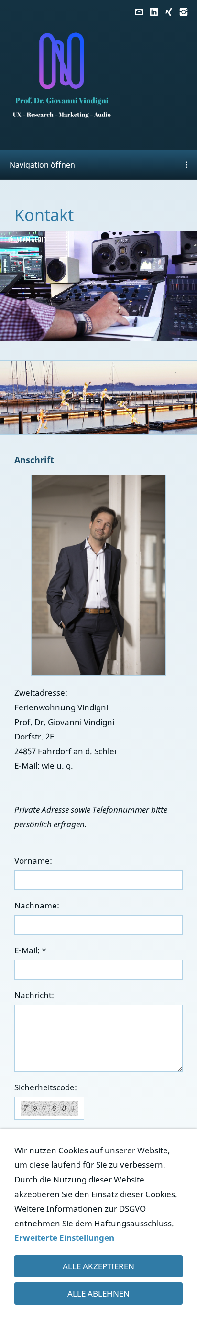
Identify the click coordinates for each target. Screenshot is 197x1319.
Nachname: (36, 905)
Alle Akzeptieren (98, 1266)
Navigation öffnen (42, 164)
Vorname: (33, 860)
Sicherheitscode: (45, 1087)
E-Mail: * (30, 950)
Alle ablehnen (98, 1293)
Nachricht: (34, 995)
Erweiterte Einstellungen (64, 1237)
